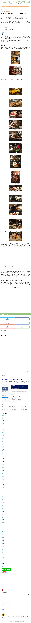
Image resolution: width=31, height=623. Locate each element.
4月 (2, 421)
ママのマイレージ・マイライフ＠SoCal (15, 2)
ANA (5, 406)
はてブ (22, 323)
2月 (2, 461)
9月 (2, 432)
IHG (14, 406)
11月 (2, 429)
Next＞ (28, 371)
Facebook (22, 319)
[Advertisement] (15, 255)
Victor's (3, 32)
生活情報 (21, 409)
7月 (2, 417)
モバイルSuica (11, 409)
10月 (2, 449)
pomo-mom (7, 613)
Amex (2, 406)
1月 (2, 426)
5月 (2, 420)
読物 (23, 409)
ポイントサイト (4, 409)
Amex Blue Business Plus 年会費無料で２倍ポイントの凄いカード (13, 379)
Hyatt (12, 406)
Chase (7, 406)
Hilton (10, 406)
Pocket (7, 327)
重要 (18, 409)
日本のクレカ (27, 409)
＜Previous (3, 371)
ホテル (8, 409)
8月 (2, 415)
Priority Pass (25, 406)
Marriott (19, 406)
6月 (2, 418)
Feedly (22, 327)
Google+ (7, 323)
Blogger (23, 621)
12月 (2, 446)
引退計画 (15, 409)
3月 (2, 423)
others (22, 406)
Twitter (7, 319)
